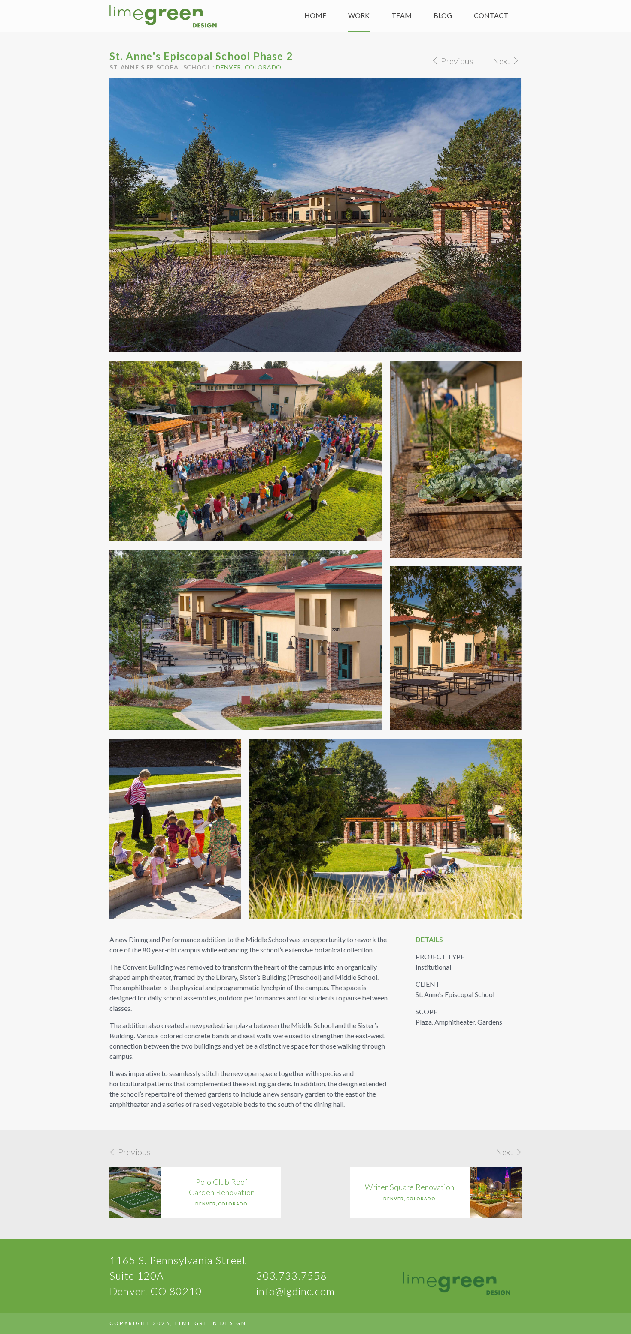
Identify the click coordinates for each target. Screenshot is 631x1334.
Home (315, 15)
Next (502, 61)
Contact (491, 15)
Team (401, 15)
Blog (443, 15)
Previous (456, 61)
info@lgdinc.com (295, 1291)
